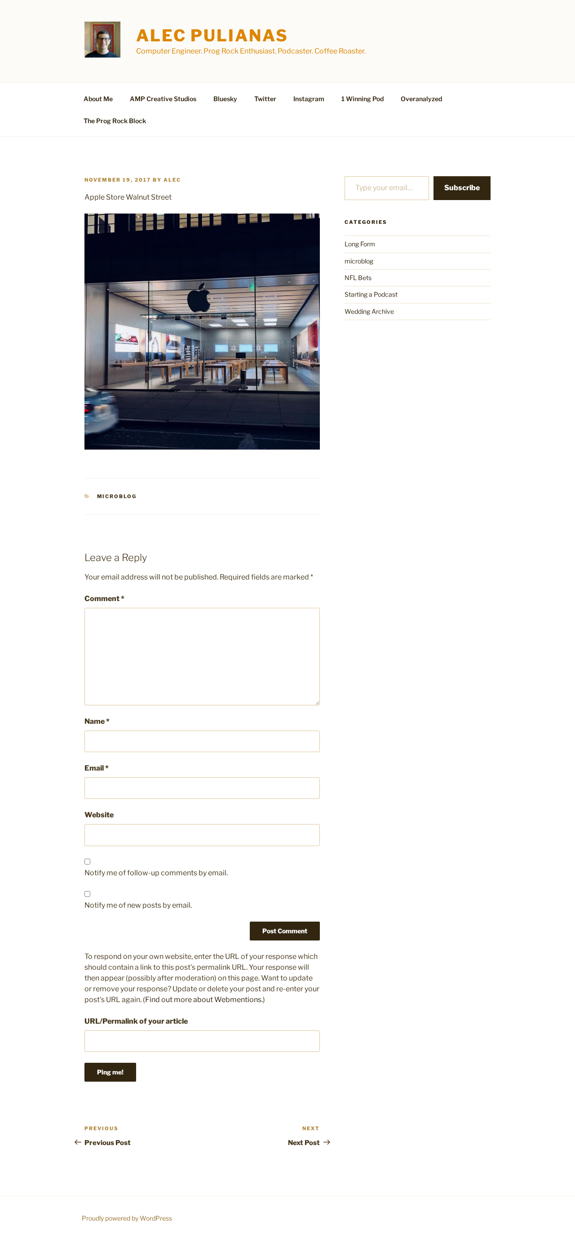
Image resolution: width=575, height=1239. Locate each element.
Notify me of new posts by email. (138, 905)
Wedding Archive (369, 311)
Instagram (308, 99)
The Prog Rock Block (115, 121)
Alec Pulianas (212, 35)
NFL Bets (358, 277)
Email (96, 768)
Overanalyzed (421, 99)
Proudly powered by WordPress (127, 1218)
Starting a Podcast (371, 294)
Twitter (265, 99)
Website (99, 815)
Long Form (360, 244)
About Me (98, 99)
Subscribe (462, 187)
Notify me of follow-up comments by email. (156, 873)
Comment (104, 598)
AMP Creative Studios (163, 99)
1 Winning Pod (362, 99)
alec (172, 180)
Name (97, 721)
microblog (117, 496)
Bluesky (225, 99)
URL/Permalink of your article (136, 1021)
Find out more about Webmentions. (204, 999)
